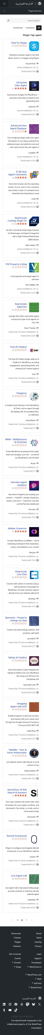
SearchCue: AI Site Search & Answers (17, 791)
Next (12, 920)
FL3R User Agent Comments (17, 173)
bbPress (37, 983)
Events (18, 958)
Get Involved (15, 954)
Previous (32, 920)
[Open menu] (4, 3)
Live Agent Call (19, 875)
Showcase (16, 933)
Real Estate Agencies (21, 305)
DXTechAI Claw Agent (21, 84)
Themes (17, 937)
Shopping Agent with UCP (18, 705)
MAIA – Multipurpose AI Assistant (16, 440)
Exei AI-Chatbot (18, 347)
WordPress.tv (34, 967)
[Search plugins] (8, 20)
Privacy (38, 946)
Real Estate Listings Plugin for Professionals (17, 219)
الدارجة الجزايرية (29, 998)
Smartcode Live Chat (21, 573)
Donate (16, 962)
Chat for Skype (19, 43)
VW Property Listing (16, 264)
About (39, 933)
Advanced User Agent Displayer (18, 127)
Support (38, 958)
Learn (39, 954)
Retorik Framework (17, 836)
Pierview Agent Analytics (19, 483)
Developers (36, 962)
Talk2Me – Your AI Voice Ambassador (17, 751)
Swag (17, 967)
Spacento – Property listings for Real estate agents (16, 619)
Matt (38, 979)
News (39, 937)
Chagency (21, 393)
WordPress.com (33, 975)
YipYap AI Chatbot (17, 657)
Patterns (17, 946)
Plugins (18, 942)
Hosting (38, 942)
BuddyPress (35, 987)
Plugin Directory (35, 11)
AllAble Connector (17, 528)
